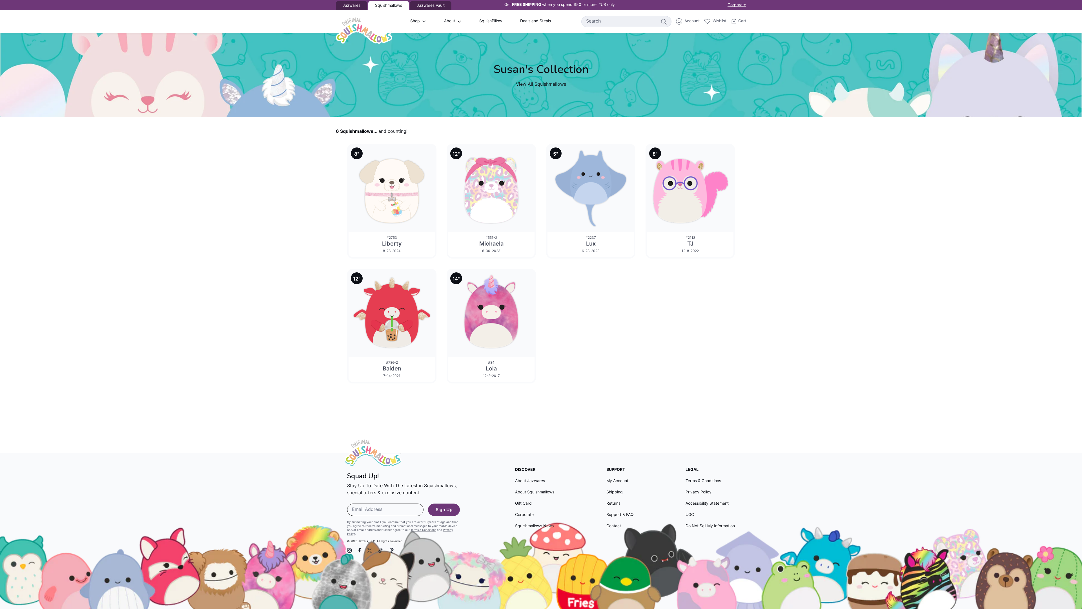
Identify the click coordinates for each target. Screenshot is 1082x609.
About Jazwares (530, 481)
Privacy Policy (698, 492)
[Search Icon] (663, 21)
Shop (415, 21)
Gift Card (523, 504)
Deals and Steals (535, 21)
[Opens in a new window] (349, 550)
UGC (690, 515)
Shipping (614, 492)
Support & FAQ (620, 515)
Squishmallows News (534, 526)
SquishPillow (490, 21)
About (449, 21)
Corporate (737, 5)
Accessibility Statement (707, 504)
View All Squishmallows (541, 84)
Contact (613, 526)
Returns (613, 504)
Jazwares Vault (431, 6)
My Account (617, 481)
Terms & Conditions (423, 530)
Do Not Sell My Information (710, 526)
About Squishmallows (534, 492)
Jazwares (351, 6)
